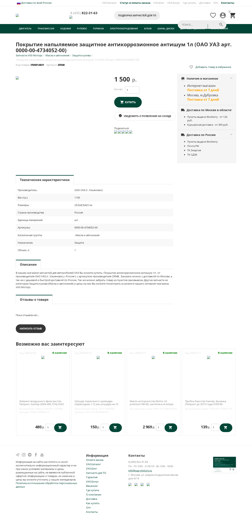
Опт (215, 3)
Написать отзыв (31, 328)
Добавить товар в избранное (210, 67)
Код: (21, 353)
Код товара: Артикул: (40, 65)
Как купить (93, 503)
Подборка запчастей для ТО (137, 15)
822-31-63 (83, 13)
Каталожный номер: (31, 408)
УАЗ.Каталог (109, 3)
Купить (130, 102)
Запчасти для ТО (96, 473)
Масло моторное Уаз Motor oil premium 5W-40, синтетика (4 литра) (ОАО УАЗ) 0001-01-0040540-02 (151, 404)
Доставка (204, 3)
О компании (93, 494)
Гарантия (91, 477)
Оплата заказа (94, 460)
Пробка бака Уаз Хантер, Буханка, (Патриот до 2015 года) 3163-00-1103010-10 (205, 404)
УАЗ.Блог (158, 3)
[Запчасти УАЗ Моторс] (17, 15)
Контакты (92, 512)
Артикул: (24, 412)
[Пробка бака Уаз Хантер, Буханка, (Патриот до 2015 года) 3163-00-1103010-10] (208, 357)
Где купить (189, 3)
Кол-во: (118, 89)
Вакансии (92, 486)
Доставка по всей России (36, 3)
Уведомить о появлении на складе (145, 116)
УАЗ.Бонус (173, 3)
